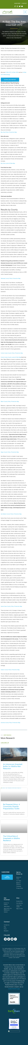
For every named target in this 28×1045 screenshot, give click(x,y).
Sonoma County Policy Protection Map (10, 722)
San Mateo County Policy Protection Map (11, 514)
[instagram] (18, 6)
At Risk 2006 (15, 72)
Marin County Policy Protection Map (10, 401)
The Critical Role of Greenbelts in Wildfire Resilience (11, 838)
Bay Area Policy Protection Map (9, 132)
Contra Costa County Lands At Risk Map (11, 357)
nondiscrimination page (14, 988)
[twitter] (20, 6)
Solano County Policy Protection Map (10, 669)
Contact (24, 3)
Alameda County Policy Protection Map (10, 278)
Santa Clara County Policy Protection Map (11, 606)
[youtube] (22, 6)
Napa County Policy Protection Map (10, 452)
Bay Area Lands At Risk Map (8, 163)
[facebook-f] (15, 6)
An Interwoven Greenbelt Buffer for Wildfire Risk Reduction (12, 766)
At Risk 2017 (8, 72)
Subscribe (17, 3)
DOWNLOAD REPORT (10, 79)
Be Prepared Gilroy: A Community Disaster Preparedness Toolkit (11, 806)
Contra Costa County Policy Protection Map (12, 353)
